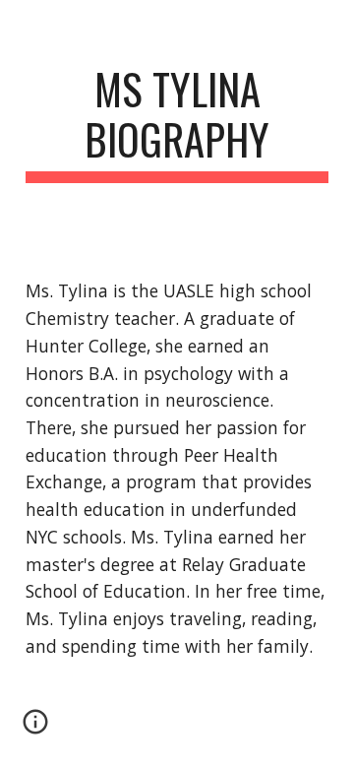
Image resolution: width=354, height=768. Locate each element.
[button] (35, 728)
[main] (177, 123)
